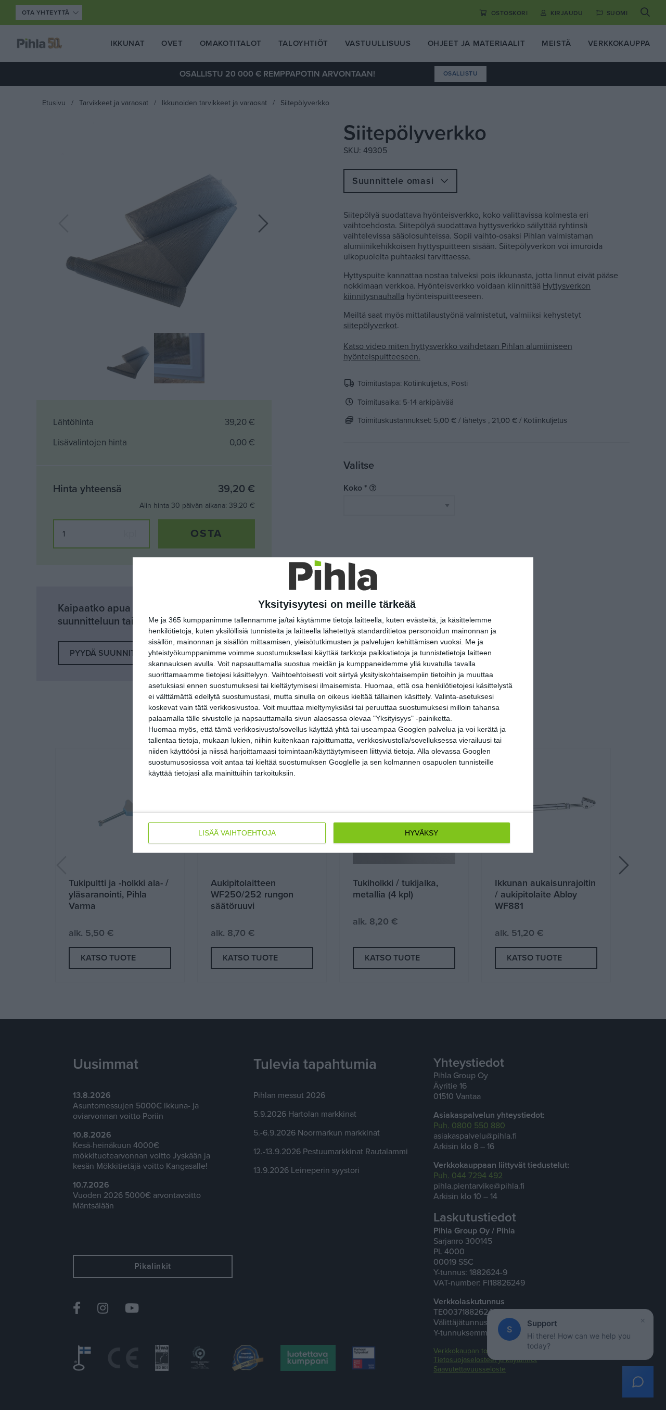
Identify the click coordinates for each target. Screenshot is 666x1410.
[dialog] (333, 705)
